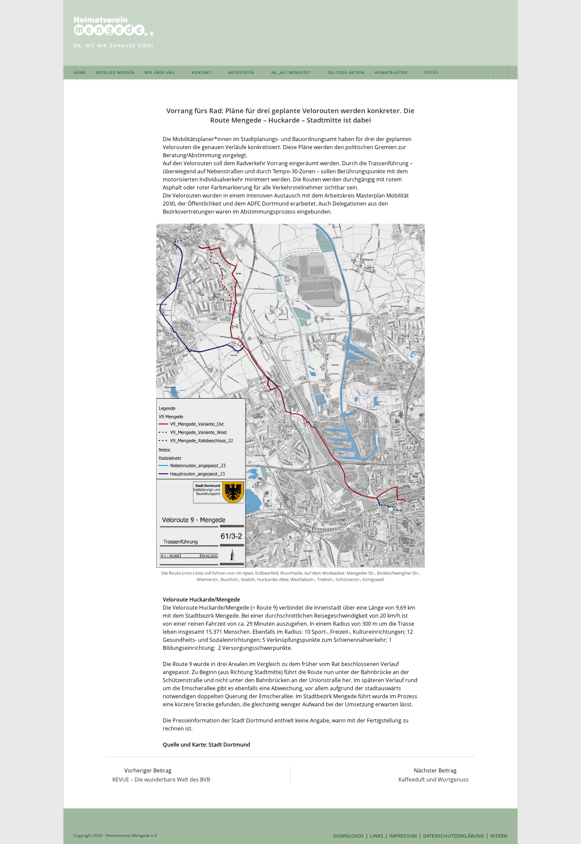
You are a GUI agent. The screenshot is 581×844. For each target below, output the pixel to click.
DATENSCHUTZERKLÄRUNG (453, 836)
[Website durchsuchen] (500, 73)
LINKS (376, 836)
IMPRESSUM (403, 836)
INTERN (498, 836)
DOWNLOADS (348, 836)
